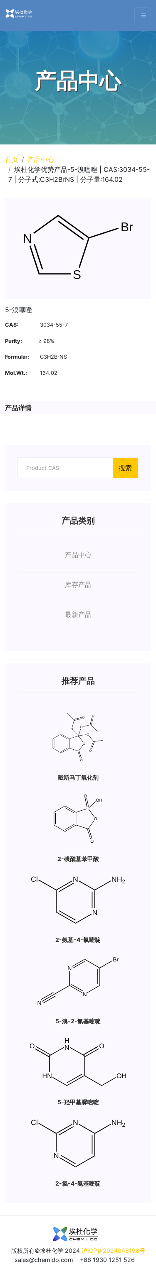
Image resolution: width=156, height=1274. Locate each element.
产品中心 (40, 159)
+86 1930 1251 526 (107, 1259)
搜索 (125, 468)
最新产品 (78, 614)
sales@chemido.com (44, 1259)
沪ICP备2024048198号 (113, 1250)
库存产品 (78, 584)
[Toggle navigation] (142, 15)
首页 (11, 159)
